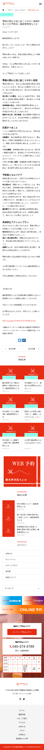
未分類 (8, 571)
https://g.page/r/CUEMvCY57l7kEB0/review (19, 321)
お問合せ (22, 734)
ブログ (22, 730)
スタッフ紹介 (22, 718)
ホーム (22, 710)
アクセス (22, 722)
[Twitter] (24, 699)
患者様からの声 (22, 739)
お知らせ (9, 553)
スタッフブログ (6, 14)
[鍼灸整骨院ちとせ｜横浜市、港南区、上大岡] (8, 3)
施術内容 (22, 714)
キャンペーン (11, 559)
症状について (11, 577)
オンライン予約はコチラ (22, 632)
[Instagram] (20, 699)
